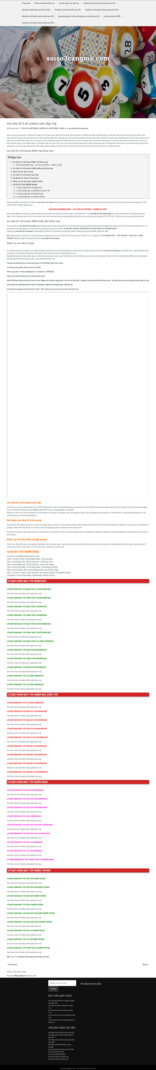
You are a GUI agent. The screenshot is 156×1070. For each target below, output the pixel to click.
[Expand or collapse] (146, 157)
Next (145, 964)
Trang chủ (26, 3)
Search (53, 989)
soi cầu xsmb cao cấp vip (44, 3)
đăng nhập (19, 975)
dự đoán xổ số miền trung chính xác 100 (101, 10)
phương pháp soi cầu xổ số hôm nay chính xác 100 (78, 16)
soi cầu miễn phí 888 (112, 16)
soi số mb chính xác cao (78, 128)
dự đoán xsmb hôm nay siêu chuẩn (36, 10)
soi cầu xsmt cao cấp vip (69, 3)
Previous (12, 964)
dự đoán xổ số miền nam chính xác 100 (99, 3)
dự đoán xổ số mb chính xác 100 (68, 10)
